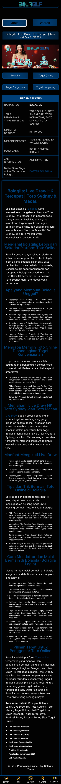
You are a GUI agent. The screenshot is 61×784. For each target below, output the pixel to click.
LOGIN (18, 782)
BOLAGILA (35, 104)
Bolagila (32, 208)
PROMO (30, 782)
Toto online (41, 657)
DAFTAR (42, 782)
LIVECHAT (54, 782)
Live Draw (11, 415)
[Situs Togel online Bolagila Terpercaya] (30, 6)
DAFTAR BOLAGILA (40, 171)
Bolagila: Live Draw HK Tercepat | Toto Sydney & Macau (30, 35)
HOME (6, 782)
